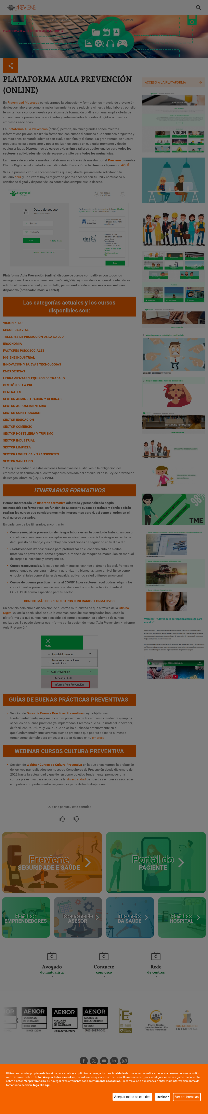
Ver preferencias (187, 1097)
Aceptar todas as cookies (132, 1097)
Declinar (163, 1097)
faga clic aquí (41, 1085)
